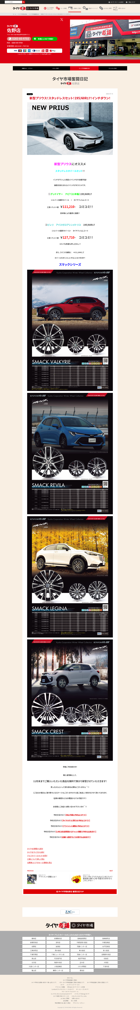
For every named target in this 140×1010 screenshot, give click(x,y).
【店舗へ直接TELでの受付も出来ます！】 (76, 837)
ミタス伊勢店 (82, 966)
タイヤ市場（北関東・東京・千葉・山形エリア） (44, 982)
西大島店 (58, 950)
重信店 (82, 970)
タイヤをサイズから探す (35, 852)
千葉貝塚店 (34, 954)
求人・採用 (74, 1001)
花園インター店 (82, 946)
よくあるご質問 (65, 998)
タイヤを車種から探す (35, 849)
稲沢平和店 (82, 958)
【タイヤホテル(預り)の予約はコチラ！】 (76, 820)
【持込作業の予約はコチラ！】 (75, 815)
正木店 (82, 962)
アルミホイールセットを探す (37, 855)
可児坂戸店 (58, 958)
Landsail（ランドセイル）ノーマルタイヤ (63, 989)
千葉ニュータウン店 (58, 954)
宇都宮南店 (106, 942)
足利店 (58, 942)
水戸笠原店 (106, 946)
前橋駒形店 (58, 938)
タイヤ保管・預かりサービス (61, 996)
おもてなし (70, 978)
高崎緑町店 (106, 938)
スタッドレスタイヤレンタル (79, 996)
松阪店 (106, 958)
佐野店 (14, 30)
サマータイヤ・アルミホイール (70, 991)
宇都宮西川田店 (82, 942)
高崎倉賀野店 (82, 938)
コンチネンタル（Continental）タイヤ (61, 994)
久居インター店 (34, 966)
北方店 (34, 962)
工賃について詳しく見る (35, 859)
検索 (23, 2)
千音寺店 (106, 966)
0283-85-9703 (20, 38)
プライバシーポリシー (79, 1003)
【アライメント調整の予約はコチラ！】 (75, 826)
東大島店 (82, 950)
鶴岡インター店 (58, 970)
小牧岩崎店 (58, 966)
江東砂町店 (34, 950)
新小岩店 (106, 950)
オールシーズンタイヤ (82, 989)
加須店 (58, 946)
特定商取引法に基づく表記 (62, 1003)
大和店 (106, 962)
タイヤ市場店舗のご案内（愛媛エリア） (97, 982)
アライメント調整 (60, 987)
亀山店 (34, 970)
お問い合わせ (75, 998)
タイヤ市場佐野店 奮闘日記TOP (71, 891)
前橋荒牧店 (34, 942)
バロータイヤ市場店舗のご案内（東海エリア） (71, 982)
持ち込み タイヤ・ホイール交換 (76, 987)
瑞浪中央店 (58, 962)
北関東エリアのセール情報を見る (39, 862)
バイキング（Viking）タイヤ (81, 994)
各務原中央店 (106, 954)
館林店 (34, 938)
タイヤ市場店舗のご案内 (70, 980)
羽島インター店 (82, 954)
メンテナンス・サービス (73, 985)
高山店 (34, 958)
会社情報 (65, 1001)
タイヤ (62, 985)
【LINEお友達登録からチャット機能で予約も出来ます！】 (76, 831)
